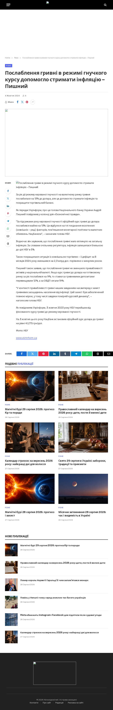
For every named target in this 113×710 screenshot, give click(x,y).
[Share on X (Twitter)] (22, 102)
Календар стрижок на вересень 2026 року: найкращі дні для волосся (29, 462)
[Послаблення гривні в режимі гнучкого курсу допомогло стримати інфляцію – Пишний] (56, 142)
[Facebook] (8, 191)
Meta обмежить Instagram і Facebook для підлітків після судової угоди (61, 615)
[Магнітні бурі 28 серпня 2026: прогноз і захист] (30, 489)
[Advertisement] (56, 33)
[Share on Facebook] (17, 102)
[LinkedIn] (8, 206)
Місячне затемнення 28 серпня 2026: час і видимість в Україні (82, 514)
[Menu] (8, 4)
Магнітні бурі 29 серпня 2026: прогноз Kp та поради (29, 411)
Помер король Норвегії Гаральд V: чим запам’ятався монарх (54, 580)
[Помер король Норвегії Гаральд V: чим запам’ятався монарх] (11, 584)
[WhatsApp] (8, 229)
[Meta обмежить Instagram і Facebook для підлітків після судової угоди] (11, 619)
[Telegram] (8, 221)
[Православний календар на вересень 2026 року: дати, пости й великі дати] (83, 386)
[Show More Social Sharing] (32, 102)
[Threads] (8, 244)
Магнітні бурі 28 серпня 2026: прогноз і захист (29, 514)
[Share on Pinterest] (27, 102)
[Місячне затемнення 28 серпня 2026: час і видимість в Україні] (83, 489)
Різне (8, 66)
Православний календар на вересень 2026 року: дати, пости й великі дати (82, 411)
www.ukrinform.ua (26, 338)
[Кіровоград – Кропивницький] (56, 5)
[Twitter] (8, 198)
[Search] (105, 4)
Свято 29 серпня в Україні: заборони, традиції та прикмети (82, 462)
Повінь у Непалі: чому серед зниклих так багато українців (53, 597)
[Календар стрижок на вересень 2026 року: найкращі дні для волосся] (30, 437)
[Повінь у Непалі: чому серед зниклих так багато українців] (11, 602)
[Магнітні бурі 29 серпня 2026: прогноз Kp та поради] (30, 386)
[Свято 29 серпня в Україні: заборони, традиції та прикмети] (83, 437)
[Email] (8, 236)
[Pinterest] (8, 213)
